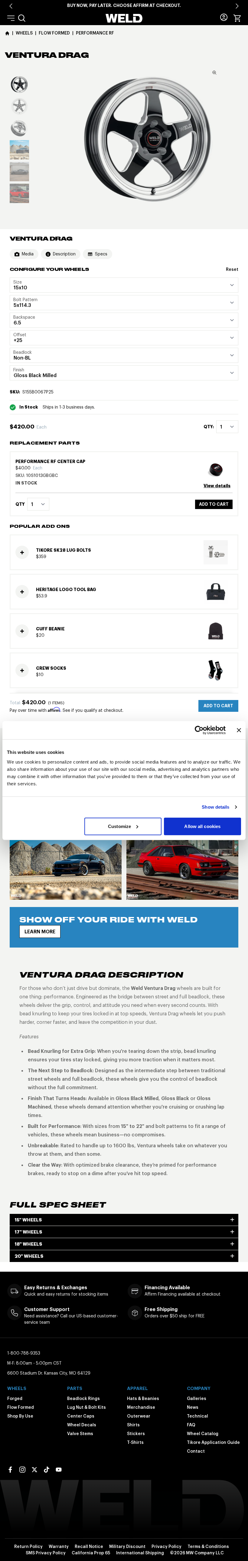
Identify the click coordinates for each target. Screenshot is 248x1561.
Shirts (133, 1425)
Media (28, 254)
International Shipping (140, 1553)
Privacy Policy (166, 1546)
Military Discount (127, 1546)
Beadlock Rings (83, 1398)
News (192, 1407)
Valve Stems (80, 1433)
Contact (196, 1451)
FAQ (191, 1425)
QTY (20, 504)
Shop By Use (20, 1416)
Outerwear (138, 1416)
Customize (119, 826)
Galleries (196, 1398)
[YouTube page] (59, 1470)
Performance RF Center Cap (50, 461)
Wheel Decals (81, 1425)
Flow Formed (20, 1407)
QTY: (209, 426)
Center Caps (80, 1416)
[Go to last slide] (11, 6)
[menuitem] (21, 18)
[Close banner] (239, 730)
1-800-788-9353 (23, 1353)
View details (217, 486)
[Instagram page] (22, 1470)
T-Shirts (135, 1442)
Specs (101, 254)
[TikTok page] (47, 1470)
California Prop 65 (91, 1553)
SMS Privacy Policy (46, 1553)
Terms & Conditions (208, 1546)
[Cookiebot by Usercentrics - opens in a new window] (199, 730)
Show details (215, 807)
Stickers (136, 1433)
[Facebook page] (10, 1470)
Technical (197, 1416)
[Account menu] (223, 17)
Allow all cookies (202, 826)
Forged (14, 1398)
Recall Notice (89, 1546)
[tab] (19, 84)
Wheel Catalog (202, 1433)
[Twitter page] (34, 1470)
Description (64, 254)
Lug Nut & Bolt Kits (86, 1407)
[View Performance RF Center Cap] (218, 469)
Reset (232, 269)
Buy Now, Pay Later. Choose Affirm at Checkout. (124, 5)
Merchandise (141, 1407)
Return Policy (28, 1546)
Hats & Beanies (143, 1398)
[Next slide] (237, 6)
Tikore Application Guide (213, 1442)
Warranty (59, 1546)
